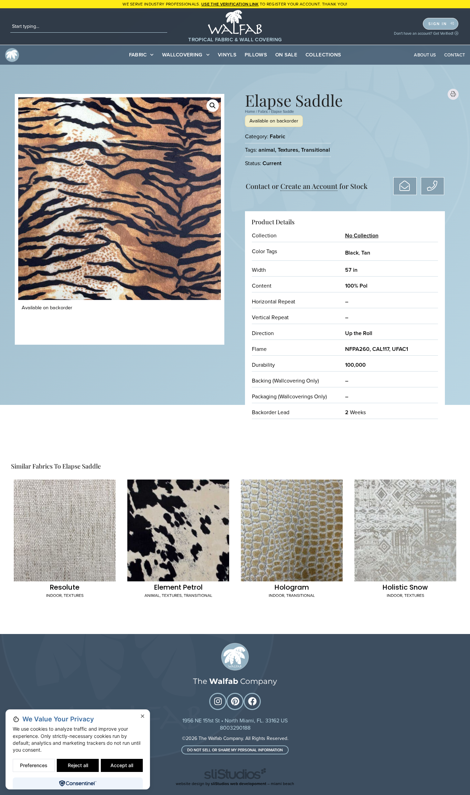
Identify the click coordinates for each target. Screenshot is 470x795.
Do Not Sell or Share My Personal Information (235, 750)
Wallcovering (182, 54)
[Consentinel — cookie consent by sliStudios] (77, 783)
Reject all (78, 765)
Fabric (138, 54)
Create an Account (309, 186)
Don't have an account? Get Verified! (424, 33)
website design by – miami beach (235, 784)
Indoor (54, 595)
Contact (454, 55)
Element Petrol (178, 587)
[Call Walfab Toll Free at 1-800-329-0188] (432, 186)
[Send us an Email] (405, 186)
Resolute (64, 587)
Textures (288, 150)
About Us (425, 55)
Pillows (256, 54)
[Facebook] (252, 701)
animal (266, 150)
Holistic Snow (405, 587)
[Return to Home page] (235, 656)
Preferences (33, 765)
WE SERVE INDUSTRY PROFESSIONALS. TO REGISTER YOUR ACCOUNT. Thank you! (235, 4)
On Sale (286, 54)
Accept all (121, 765)
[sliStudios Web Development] (235, 775)
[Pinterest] (235, 701)
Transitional (315, 150)
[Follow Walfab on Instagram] (217, 701)
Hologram (292, 587)
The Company (235, 681)
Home (250, 111)
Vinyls (227, 54)
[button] (212, 105)
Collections (323, 54)
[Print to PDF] (453, 94)
